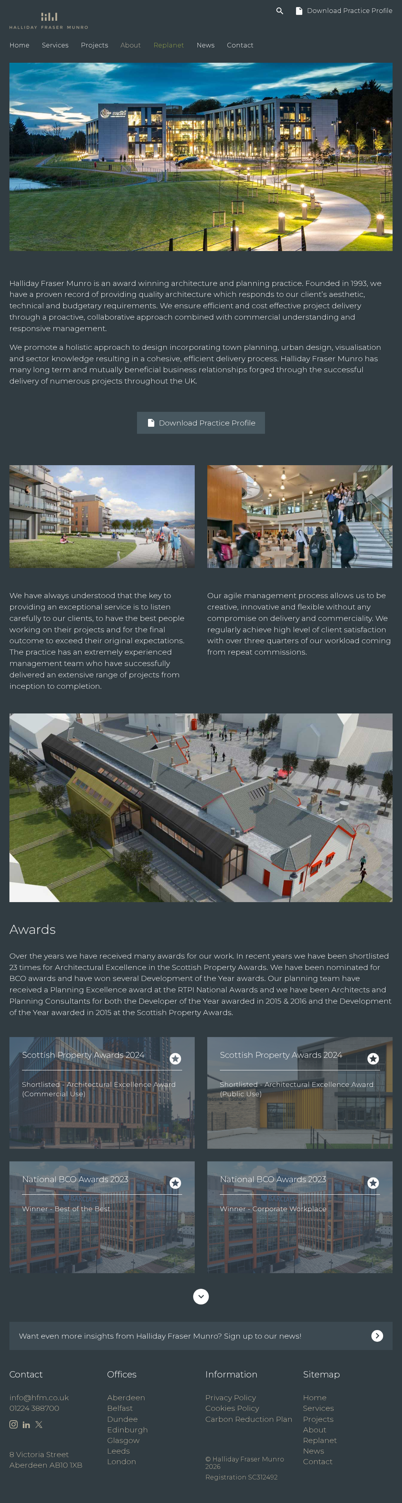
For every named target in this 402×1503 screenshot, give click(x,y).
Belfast (120, 1408)
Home (19, 45)
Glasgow (123, 1440)
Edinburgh (127, 1429)
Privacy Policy (230, 1397)
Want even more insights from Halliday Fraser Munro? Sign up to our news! (160, 1336)
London (121, 1461)
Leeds (118, 1451)
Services (55, 45)
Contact (240, 45)
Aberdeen (126, 1397)
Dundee (122, 1419)
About (131, 45)
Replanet (168, 45)
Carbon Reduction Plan (248, 1419)
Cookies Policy (232, 1408)
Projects (94, 45)
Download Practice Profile (343, 11)
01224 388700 (34, 1408)
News (205, 45)
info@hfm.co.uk (39, 1397)
